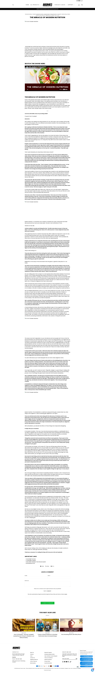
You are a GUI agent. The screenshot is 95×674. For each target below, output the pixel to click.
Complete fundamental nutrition (38, 14)
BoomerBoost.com (59, 530)
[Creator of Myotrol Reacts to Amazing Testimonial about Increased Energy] (47, 625)
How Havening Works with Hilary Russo (71, 634)
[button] (92, 670)
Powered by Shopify (47, 670)
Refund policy (33, 663)
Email (49, 575)
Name (26, 575)
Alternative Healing (28, 14)
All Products (35, 4)
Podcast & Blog (60, 4)
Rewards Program (48, 652)
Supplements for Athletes (50, 15)
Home (27, 4)
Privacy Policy (53, 594)
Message (27, 580)
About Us (32, 652)
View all (47, 615)
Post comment (47, 591)
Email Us (14, 657)
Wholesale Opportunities (49, 654)
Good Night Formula (35, 509)
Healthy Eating (64, 14)
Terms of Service (61, 594)
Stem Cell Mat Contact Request (50, 656)
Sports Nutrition (42, 15)
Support (71, 4)
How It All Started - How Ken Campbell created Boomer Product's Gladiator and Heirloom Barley (23, 636)
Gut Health (59, 14)
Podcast (32, 654)
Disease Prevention (53, 14)
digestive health (47, 14)
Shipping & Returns (34, 659)
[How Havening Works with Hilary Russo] (71, 625)
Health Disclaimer (48, 659)
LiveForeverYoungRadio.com (31, 531)
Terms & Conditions (48, 657)
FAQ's (31, 656)
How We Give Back (48, 663)
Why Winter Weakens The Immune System (36, 561)
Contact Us (32, 657)
